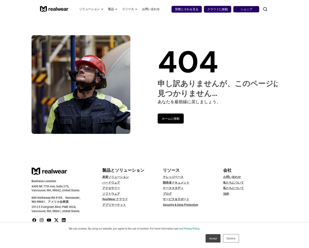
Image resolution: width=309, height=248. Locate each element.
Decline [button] (231, 238)
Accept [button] (213, 238)
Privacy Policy (191, 228)
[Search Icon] (265, 9)
